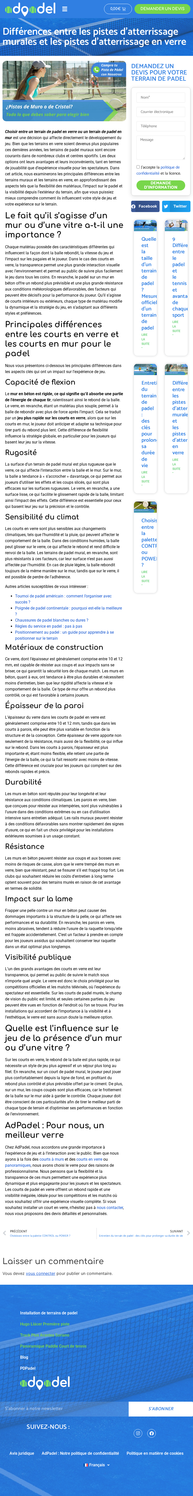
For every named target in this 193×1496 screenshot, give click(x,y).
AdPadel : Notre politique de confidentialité (80, 1453)
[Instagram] (138, 1433)
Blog (24, 1357)
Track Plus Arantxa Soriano (44, 1335)
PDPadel (27, 1368)
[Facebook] (151, 1433)
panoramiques (18, 1165)
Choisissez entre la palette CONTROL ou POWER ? (153, 542)
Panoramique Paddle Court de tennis (53, 1346)
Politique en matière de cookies (155, 1453)
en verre (95, 1159)
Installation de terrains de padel (48, 1313)
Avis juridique (22, 1453)
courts (81, 1159)
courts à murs (51, 1159)
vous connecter (40, 1273)
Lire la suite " (145, 341)
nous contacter (110, 1207)
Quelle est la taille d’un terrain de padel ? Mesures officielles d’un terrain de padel (152, 283)
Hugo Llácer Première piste (45, 1324)
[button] (64, 9)
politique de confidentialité (158, 170)
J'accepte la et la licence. (158, 170)
